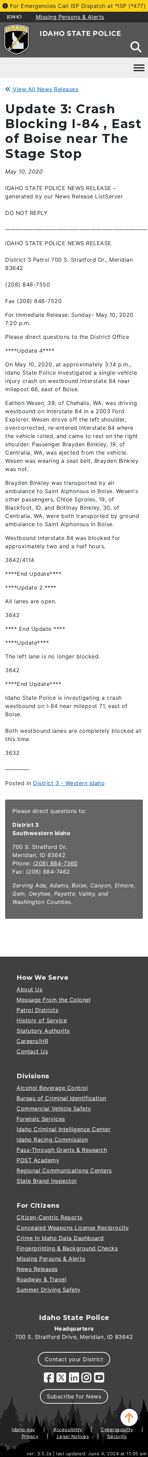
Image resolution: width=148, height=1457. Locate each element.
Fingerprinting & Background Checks (67, 1248)
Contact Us (32, 1051)
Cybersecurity (117, 1429)
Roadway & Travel (41, 1279)
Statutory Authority (43, 1030)
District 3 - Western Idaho (69, 783)
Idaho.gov (23, 1429)
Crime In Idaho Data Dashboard (60, 1238)
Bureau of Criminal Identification (61, 1098)
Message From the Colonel (54, 999)
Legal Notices (73, 1436)
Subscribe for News (74, 1396)
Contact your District (74, 1359)
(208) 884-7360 (55, 863)
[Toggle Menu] (139, 67)
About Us (29, 989)
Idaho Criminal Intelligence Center (63, 1129)
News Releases (37, 1269)
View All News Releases (44, 89)
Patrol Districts (37, 1010)
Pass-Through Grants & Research (62, 1149)
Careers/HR (32, 1041)
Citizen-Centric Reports (50, 1217)
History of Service (42, 1020)
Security (117, 1436)
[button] (129, 1417)
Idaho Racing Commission (52, 1139)
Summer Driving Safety (49, 1289)
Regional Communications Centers (64, 1170)
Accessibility (67, 1429)
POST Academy (38, 1160)
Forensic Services (41, 1118)
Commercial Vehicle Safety (54, 1108)
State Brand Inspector (47, 1180)
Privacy (30, 1436)
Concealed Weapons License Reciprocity (73, 1227)
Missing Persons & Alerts (51, 1258)
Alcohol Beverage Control (52, 1087)
